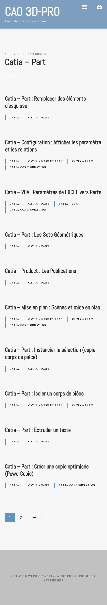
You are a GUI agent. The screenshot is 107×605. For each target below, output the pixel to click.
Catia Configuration (27, 167)
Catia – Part (39, 117)
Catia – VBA (68, 203)
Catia (14, 117)
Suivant (34, 517)
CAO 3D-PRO (32, 11)
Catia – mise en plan (45, 161)
